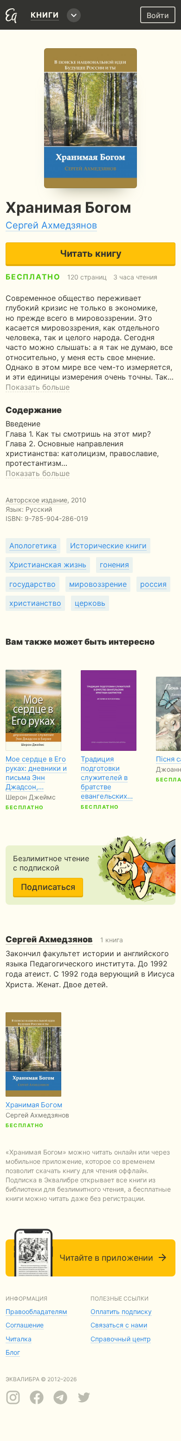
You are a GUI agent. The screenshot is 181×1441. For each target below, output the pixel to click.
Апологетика (33, 545)
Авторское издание (36, 500)
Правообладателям (36, 1311)
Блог (13, 1352)
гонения (114, 564)
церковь (90, 603)
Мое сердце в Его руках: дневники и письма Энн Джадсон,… (36, 773)
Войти (158, 15)
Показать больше (38, 387)
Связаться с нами (118, 1325)
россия (153, 584)
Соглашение (25, 1325)
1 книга (64, 940)
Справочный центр (120, 1339)
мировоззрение (98, 584)
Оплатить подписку (121, 1311)
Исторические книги (108, 545)
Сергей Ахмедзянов (51, 225)
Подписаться (48, 887)
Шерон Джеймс (31, 797)
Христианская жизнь (47, 564)
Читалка (19, 1339)
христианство (35, 603)
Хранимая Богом (34, 1104)
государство (32, 584)
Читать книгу (91, 253)
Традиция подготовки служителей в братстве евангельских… (107, 777)
